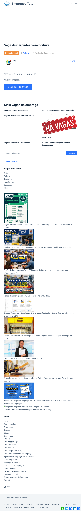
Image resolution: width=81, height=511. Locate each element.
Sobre (73, 504)
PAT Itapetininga (11, 442)
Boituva (26, 53)
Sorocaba (8, 185)
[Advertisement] (40, 22)
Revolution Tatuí (11, 474)
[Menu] (76, 3)
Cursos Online (10, 424)
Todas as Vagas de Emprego (16, 477)
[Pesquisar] (72, 4)
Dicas (6, 433)
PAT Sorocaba (10, 445)
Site (73, 61)
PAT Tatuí (8, 439)
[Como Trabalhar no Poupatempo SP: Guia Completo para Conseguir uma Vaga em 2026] (19, 325)
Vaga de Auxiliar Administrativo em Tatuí (19, 116)
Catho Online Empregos (14, 465)
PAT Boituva (9, 448)
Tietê (6, 188)
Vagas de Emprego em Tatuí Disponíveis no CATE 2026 (27, 296)
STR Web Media (23, 497)
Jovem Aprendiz (11, 459)
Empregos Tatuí (23, 3)
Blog (67, 504)
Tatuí (6, 173)
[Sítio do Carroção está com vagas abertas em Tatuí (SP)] (27, 406)
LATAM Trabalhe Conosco (15, 471)
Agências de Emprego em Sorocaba (19, 457)
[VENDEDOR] (59, 124)
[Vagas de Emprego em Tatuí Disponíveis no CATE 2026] (19, 284)
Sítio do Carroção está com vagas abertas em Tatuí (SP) (27, 410)
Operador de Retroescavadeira (16, 110)
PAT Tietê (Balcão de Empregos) (17, 454)
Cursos (7, 430)
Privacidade (29, 507)
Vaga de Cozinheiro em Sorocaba (17, 143)
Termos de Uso (43, 507)
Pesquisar (71, 153)
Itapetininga (9, 182)
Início (6, 421)
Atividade (18, 507)
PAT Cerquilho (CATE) (13, 451)
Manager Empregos (12, 462)
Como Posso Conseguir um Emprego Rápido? (23, 358)
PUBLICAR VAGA (12, 161)
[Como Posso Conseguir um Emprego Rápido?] (19, 348)
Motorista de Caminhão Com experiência (58, 110)
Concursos (8, 436)
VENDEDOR (46, 137)
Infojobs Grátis (10, 468)
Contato (7, 480)
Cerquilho (8, 179)
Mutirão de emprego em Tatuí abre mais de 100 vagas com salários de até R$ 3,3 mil (39, 247)
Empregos (8, 427)
